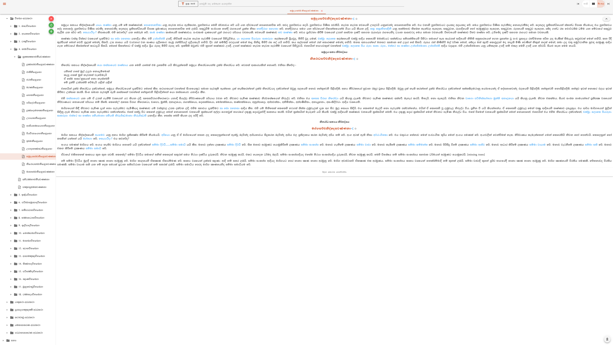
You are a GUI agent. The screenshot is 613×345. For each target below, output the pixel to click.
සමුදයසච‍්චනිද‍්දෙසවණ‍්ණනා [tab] (304, 11)
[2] (593, 4)
